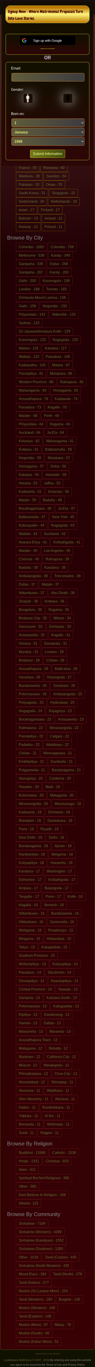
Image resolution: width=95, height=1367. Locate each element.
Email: (16, 68)
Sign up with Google (47, 40)
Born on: (17, 114)
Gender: (17, 89)
